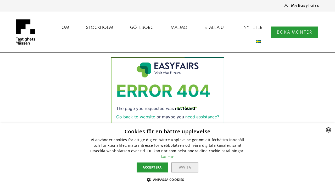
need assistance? (202, 116)
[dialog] (167, 156)
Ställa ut (215, 27)
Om (65, 27)
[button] (301, 5)
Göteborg (142, 27)
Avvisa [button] (185, 167)
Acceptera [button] (152, 167)
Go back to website (135, 116)
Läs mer (167, 156)
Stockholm (99, 27)
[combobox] (328, 130)
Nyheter (253, 27)
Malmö (179, 27)
